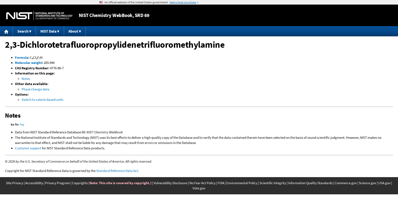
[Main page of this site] (6, 31)
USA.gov (384, 183)
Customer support (28, 148)
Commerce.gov (346, 183)
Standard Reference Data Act (117, 170)
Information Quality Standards (310, 183)
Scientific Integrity (273, 183)
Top (21, 124)
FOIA (221, 183)
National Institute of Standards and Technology (39, 15)
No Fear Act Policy (202, 183)
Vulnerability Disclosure (170, 183)
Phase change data (35, 89)
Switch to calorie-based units (42, 99)
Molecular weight (28, 62)
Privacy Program (57, 183)
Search (22, 31)
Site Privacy (14, 183)
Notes (26, 78)
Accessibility (34, 183)
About (73, 31)
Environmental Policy (241, 183)
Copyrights (80, 183)
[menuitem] (6, 31)
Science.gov (367, 183)
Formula (21, 57)
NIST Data (48, 31)
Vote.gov (199, 188)
